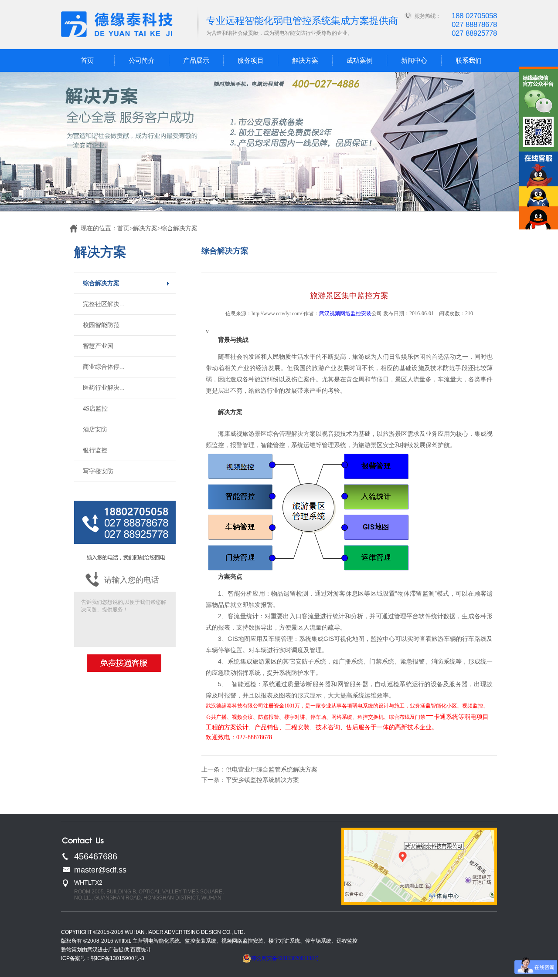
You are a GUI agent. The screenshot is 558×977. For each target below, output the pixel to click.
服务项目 (251, 60)
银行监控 (95, 450)
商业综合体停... (104, 367)
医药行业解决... (104, 387)
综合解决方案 (101, 283)
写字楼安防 (98, 471)
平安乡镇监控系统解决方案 (262, 780)
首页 (87, 60)
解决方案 (305, 60)
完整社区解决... (104, 304)
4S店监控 (95, 408)
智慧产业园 (98, 346)
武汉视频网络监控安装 (345, 313)
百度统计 (140, 950)
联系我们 (469, 60)
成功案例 (360, 60)
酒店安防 (95, 429)
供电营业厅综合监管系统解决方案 (271, 769)
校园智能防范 (101, 325)
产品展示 (196, 60)
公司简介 (142, 60)
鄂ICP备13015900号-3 (117, 958)
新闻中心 (414, 60)
